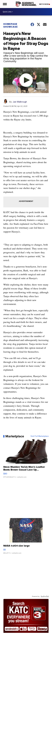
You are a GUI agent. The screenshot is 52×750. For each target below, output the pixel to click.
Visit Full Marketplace (40, 436)
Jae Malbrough (20, 101)
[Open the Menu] (4, 4)
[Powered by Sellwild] (45, 596)
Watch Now (44, 4)
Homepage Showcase (10, 25)
